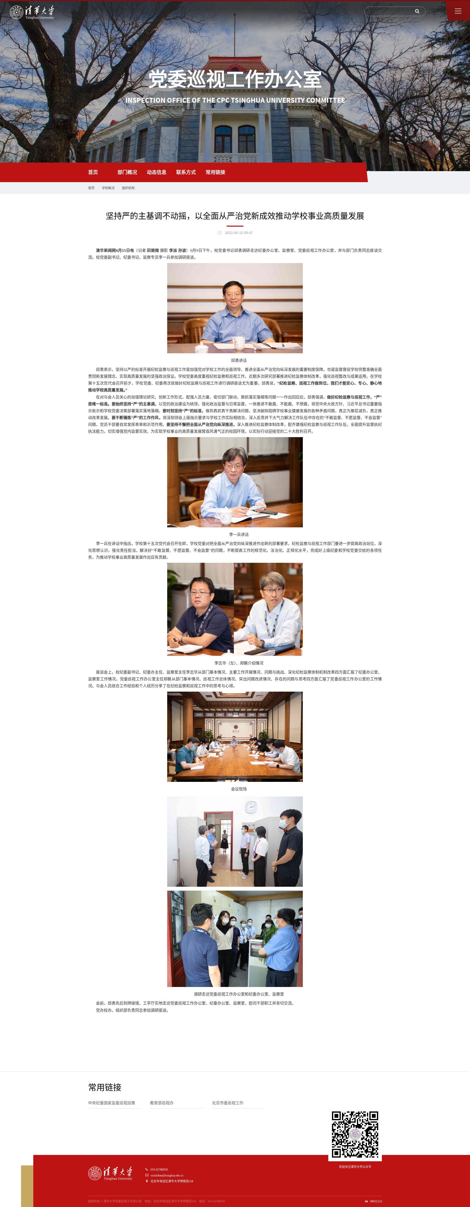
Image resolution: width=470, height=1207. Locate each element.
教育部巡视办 (162, 1103)
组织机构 (128, 188)
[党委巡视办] (32, 12)
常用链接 (215, 172)
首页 (93, 172)
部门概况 (127, 172)
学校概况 (108, 188)
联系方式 (186, 172)
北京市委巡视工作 (227, 1103)
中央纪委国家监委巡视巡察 (111, 1103)
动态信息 (156, 172)
